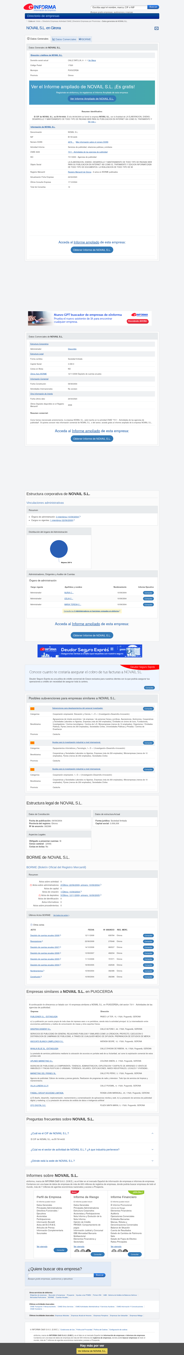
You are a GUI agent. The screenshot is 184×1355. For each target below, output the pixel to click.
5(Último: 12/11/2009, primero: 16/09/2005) (80, 895)
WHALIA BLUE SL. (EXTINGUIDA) (44, 1048)
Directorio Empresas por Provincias (86, 21)
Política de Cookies (101, 1329)
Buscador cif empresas (57, 1295)
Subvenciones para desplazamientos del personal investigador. (77, 708)
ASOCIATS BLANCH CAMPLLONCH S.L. (47, 1041)
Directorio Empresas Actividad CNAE (56, 21)
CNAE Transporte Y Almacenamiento (43, 1306)
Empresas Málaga (136, 1315)
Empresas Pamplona (101, 1315)
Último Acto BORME (38, 374)
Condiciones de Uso (67, 1329)
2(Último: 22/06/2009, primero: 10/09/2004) (80, 885)
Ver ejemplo (42, 1246)
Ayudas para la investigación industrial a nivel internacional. (76, 742)
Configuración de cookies (118, 1329)
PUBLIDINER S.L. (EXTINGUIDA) (44, 1016)
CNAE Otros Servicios (65, 1306)
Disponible (72, 349)
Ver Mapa (92, 60)
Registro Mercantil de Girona (79, 172)
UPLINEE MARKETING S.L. (41, 1061)
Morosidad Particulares (38, 1297)
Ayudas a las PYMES (83, 1295)
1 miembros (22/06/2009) (61, 520)
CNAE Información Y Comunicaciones (130, 1306)
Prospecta (70, 1295)
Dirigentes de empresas (38, 1295)
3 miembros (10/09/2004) (67, 516)
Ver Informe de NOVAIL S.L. (92, 1351)
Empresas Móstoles (62, 1315)
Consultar (148, 708)
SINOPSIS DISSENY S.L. (40, 1029)
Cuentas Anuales (62, 1297)
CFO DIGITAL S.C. (38, 1105)
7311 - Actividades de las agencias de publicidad (88, 152)
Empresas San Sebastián (119, 1315)
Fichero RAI (97, 1295)
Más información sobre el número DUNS (92, 142)
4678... (71, 142)
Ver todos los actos (60, 915)
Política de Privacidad (84, 1329)
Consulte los (91, 611)
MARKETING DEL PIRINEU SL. (43, 1073)
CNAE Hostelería (36, 1309)
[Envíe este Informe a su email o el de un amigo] (157, 28)
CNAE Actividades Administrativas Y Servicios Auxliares (95, 1306)
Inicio (38, 21)
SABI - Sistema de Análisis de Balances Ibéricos (120, 1295)
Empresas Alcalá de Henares (81, 1315)
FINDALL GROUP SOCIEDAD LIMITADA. (47, 1093)
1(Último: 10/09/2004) (70, 891)
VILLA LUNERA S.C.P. (39, 1085)
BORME (51, 1297)
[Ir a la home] (39, 6)
